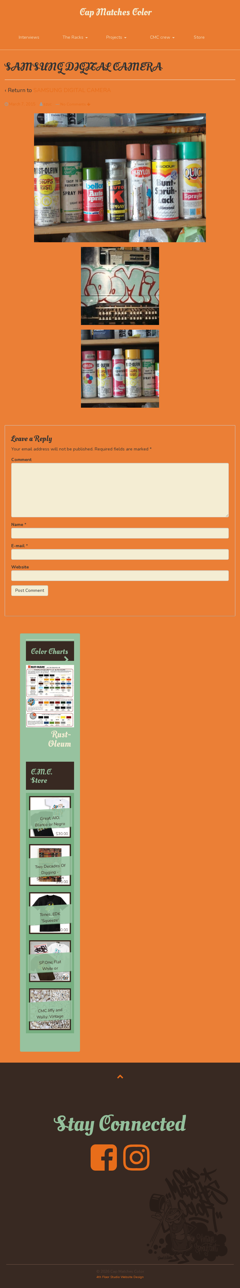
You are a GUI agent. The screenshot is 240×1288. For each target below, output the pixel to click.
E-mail (18, 546)
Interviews (29, 37)
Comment (21, 460)
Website (20, 567)
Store (199, 37)
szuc (47, 104)
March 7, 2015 (22, 104)
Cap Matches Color (115, 12)
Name (17, 525)
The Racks (73, 37)
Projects (114, 37)
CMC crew (161, 37)
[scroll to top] (120, 1076)
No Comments (73, 104)
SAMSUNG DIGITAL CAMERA (72, 90)
